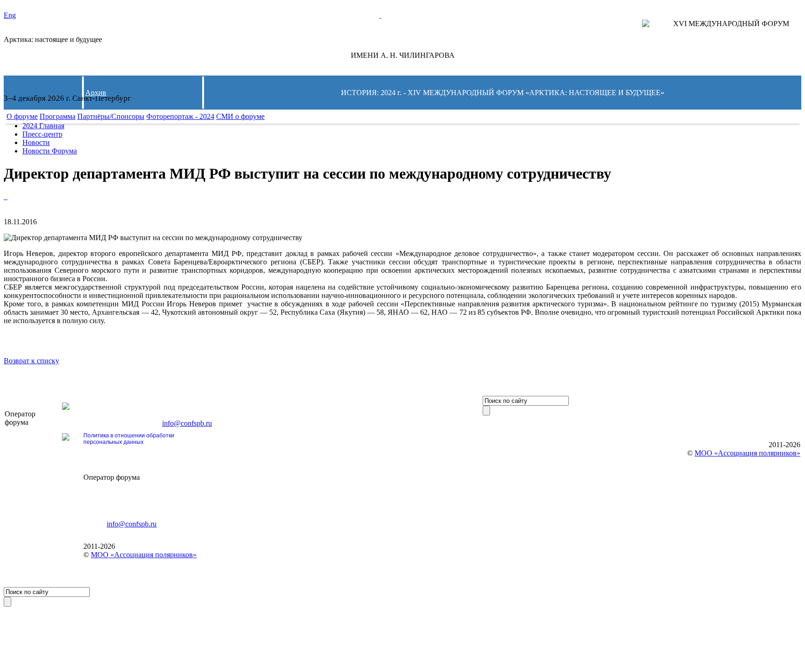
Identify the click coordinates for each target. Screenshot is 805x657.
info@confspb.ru (187, 423)
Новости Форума (49, 151)
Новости (36, 142)
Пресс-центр (42, 134)
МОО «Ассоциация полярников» (144, 555)
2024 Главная (43, 126)
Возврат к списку (31, 361)
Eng (10, 15)
